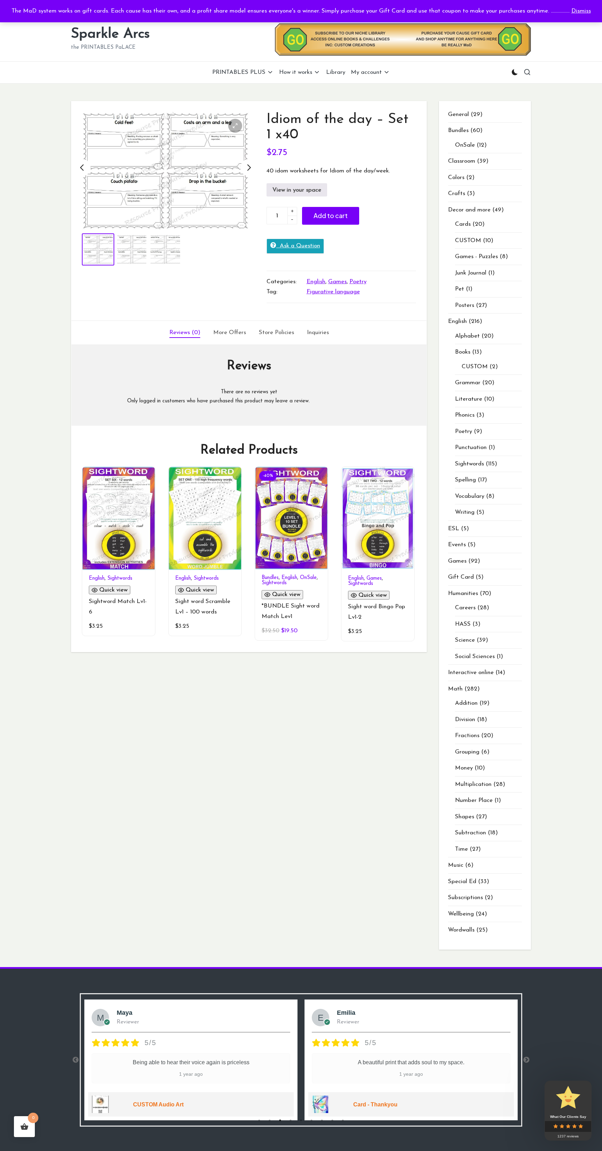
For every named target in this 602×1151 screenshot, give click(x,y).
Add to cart (331, 215)
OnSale (308, 577)
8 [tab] (332, 1120)
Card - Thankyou (375, 1104)
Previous (75, 1060)
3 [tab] (280, 1120)
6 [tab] (311, 1120)
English (316, 282)
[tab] (184, 332)
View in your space (296, 190)
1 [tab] (259, 1120)
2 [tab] (269, 1120)
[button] (235, 126)
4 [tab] (290, 1120)
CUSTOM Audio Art (158, 1104)
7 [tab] (321, 1120)
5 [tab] (301, 1120)
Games (337, 282)
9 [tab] (342, 1120)
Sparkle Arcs (110, 34)
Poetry (357, 282)
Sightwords (119, 578)
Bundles (270, 577)
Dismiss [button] (581, 11)
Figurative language (333, 292)
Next (526, 1060)
